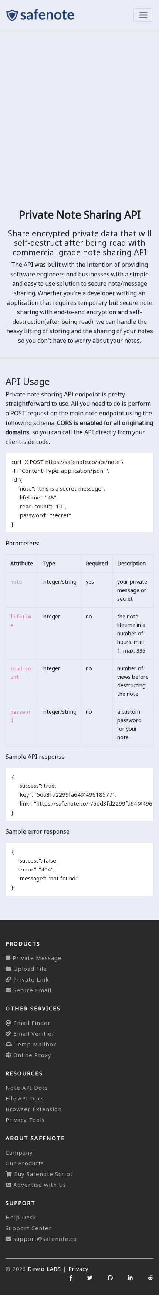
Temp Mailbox (34, 1044)
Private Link (30, 979)
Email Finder (31, 1022)
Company (19, 1152)
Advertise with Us (38, 1184)
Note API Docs (27, 1087)
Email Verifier (33, 1033)
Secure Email (31, 990)
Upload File (29, 968)
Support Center (29, 1228)
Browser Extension (34, 1109)
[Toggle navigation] (143, 15)
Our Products (25, 1163)
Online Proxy (31, 1055)
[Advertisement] (79, 113)
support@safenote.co (45, 1238)
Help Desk (21, 1217)
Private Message (36, 958)
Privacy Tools (25, 1119)
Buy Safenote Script (42, 1174)
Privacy (78, 1268)
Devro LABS (44, 1268)
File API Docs (25, 1098)
